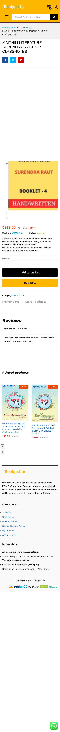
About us (7, 512)
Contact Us (8, 517)
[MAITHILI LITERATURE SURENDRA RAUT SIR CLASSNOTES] (5, 60)
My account (8, 530)
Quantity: (6, 259)
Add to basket (30, 272)
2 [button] (2, 452)
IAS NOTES (18, 295)
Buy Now (30, 282)
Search (54, 17)
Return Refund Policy (13, 526)
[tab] (12, 303)
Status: (32, 233)
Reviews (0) (10, 301)
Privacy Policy (9, 521)
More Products (35, 301)
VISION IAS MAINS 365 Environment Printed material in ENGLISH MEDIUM (43, 429)
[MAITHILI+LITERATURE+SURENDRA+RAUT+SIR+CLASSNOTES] (13, 60)
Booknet (18, 232)
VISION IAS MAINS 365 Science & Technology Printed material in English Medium (14, 427)
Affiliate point (9, 535)
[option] (15, 413)
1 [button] (2, 446)
